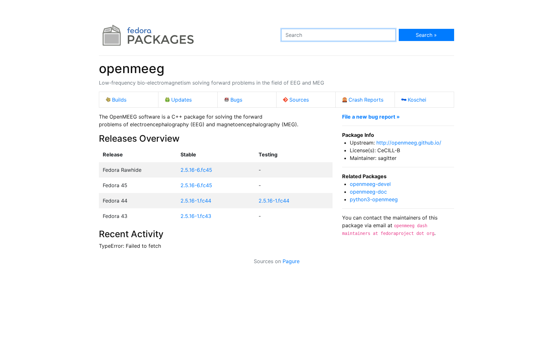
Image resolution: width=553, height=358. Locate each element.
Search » (426, 35)
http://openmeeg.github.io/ (408, 142)
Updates (181, 99)
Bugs (236, 99)
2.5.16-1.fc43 (195, 216)
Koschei (417, 99)
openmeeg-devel (370, 184)
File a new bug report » (371, 116)
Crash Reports (366, 99)
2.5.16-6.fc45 (196, 170)
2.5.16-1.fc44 (195, 200)
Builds (119, 99)
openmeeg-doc (368, 191)
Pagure (291, 261)
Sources (299, 99)
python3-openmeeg (374, 199)
